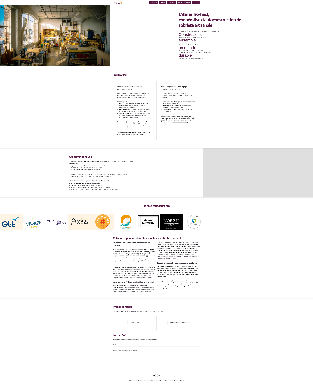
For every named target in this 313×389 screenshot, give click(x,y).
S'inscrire (156, 358)
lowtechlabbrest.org (34, 224)
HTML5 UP (182, 381)
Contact (196, 2)
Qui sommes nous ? (184, 2)
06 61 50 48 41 (135, 322)
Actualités (171, 2)
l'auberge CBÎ (75, 185)
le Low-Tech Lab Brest (77, 183)
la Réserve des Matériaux (78, 187)
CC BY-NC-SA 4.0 (156, 381)
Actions (162, 2)
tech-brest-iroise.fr (194, 224)
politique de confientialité (132, 350)
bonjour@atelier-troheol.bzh (179, 322)
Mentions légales (168, 381)
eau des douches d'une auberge (129, 105)
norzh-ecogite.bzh (171, 224)
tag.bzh (103, 225)
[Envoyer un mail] (159, 375)
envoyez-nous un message (180, 122)
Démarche (154, 2)
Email (114, 344)
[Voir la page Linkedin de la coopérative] (154, 375)
